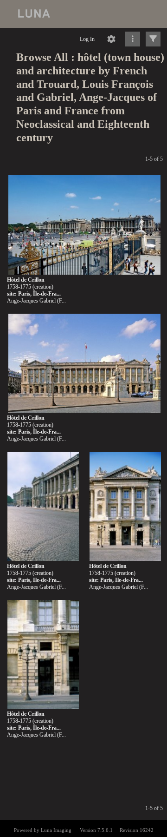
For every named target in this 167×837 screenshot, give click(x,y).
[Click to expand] (153, 39)
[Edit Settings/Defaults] (111, 39)
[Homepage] (83, 14)
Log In (87, 39)
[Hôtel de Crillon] (84, 225)
